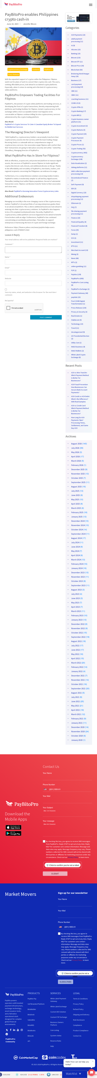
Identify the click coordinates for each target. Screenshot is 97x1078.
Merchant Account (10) (79, 250)
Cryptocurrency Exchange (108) (77, 157)
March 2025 (76, 508)
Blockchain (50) (76, 70)
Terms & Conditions (80, 999)
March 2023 (76, 611)
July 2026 (75, 448)
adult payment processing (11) (77, 40)
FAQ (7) (74, 207)
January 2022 (76, 671)
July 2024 (75, 542)
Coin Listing (54, 1030)
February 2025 (77, 512)
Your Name (47, 773)
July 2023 (75, 594)
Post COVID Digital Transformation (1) (78, 302)
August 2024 (76, 538)
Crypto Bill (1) (76, 115)
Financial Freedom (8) (79, 226)
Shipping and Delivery (81, 1014)
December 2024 (77, 521)
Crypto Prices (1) (77, 144)
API (29, 1041)
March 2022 (76, 662)
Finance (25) (75, 218)
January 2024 (76, 568)
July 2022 (75, 645)
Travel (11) (75, 328)
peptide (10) (75, 297)
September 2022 (78, 637)
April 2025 (75, 503)
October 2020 (77, 735)
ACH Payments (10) (78, 35)
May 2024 (75, 551)
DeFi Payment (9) (77, 184)
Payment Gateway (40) (79, 293)
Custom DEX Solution (58, 1012)
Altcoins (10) (75, 49)
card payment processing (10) (77, 85)
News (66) (75, 258)
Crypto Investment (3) (79, 126)
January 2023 (76, 619)
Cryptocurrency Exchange (18, 69)
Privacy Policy (73, 857)
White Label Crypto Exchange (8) (78, 356)
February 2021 (77, 718)
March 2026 (76, 461)
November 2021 (78, 680)
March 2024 (76, 559)
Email (7, 268)
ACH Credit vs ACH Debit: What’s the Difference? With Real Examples (80, 399)
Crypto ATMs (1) (77, 107)
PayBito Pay (32, 999)
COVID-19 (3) (75, 103)
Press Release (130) (78, 308)
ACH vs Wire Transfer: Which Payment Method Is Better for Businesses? (80, 376)
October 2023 (77, 581)
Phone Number (49, 784)
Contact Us (77, 1036)
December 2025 (77, 469)
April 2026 (75, 456)
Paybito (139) (76, 274)
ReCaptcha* (9, 300)
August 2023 (76, 589)
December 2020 (77, 727)
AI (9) (73, 45)
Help (52, 1046)
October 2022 (77, 632)
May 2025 (75, 499)
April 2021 (75, 710)
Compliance (77, 1025)
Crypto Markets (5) (78, 130)
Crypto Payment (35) (79, 134)
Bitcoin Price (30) (77, 66)
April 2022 (75, 658)
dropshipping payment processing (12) (79, 197)
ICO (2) (73, 238)
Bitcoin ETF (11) (77, 62)
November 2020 (78, 731)
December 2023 (77, 572)
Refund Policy (78, 1009)
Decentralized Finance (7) (79, 179)
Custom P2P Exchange (58, 1017)
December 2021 (77, 675)
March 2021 (76, 714)
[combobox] (46, 789)
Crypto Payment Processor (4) (77, 139)
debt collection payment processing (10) (80, 172)
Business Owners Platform (57, 1023)
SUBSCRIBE (66, 981)
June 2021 (75, 701)
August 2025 (76, 486)
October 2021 (77, 684)
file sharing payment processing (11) (79, 212)
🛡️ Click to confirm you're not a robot (62, 865)
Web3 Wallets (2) (77, 351)
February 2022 (77, 667)
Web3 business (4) (78, 347)
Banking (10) (75, 53)
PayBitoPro (48, 69)
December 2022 (77, 624)
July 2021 (75, 697)
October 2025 (77, 478)
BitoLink (31, 1036)
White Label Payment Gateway (58, 999)
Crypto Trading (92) (78, 148)
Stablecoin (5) (76, 320)
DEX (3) (73, 188)
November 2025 (78, 473)
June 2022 (75, 650)
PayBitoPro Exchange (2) (80, 289)
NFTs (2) (74, 262)
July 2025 (75, 491)
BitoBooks (31, 1030)
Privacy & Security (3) (79, 312)
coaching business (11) (79, 99)
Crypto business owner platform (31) (80, 120)
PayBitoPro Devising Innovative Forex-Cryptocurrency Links (36, 191)
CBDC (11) (74, 95)
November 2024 (78, 525)
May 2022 (75, 654)
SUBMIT (55, 873)
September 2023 (78, 585)
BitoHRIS (31, 1025)
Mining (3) (74, 254)
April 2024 (75, 555)
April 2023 (75, 607)
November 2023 (78, 577)
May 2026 (75, 452)
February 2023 (77, 615)
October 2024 (77, 529)
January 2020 (76, 740)
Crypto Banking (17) (78, 111)
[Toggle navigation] (91, 4)
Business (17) (76, 80)
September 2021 (78, 688)
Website (8, 278)
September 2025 (78, 482)
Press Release (13, 74)
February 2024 (77, 564)
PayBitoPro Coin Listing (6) (80, 283)
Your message (48, 821)
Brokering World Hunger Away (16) (80, 75)
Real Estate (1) (76, 316)
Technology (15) (77, 324)
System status (55, 1035)
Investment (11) (77, 242)
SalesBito (31, 1020)
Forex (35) (75, 230)
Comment (9, 244)
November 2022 (78, 628)
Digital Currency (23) (78, 192)
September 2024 (78, 534)
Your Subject (48, 807)
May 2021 (75, 705)
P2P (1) (73, 270)
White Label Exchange (58, 1006)
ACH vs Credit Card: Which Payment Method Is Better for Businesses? (80, 409)
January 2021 (76, 723)
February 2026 (77, 465)
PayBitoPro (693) (77, 278)
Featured (35, 69)
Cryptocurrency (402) (79, 152)
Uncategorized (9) (78, 332)
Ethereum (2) (76, 203)
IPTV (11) (74, 246)
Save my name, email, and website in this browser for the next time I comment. (30, 293)
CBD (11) (74, 91)
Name (7, 257)
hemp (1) (74, 234)
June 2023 (75, 598)
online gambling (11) (78, 266)
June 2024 (75, 546)
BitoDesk (31, 1014)
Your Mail (46, 796)
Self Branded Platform (36, 1004)
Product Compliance (80, 1030)
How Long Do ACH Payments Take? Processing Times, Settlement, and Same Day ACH (79, 422)
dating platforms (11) (79, 167)
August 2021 (76, 693)
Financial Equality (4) (78, 222)
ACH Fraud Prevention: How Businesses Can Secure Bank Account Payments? (79, 388)
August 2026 (76, 443)
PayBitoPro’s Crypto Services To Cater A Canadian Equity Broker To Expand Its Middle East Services (33, 125)
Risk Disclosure (79, 1020)
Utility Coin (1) (76, 343)
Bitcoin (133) (75, 57)
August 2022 (76, 641)
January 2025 (76, 516)
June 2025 (75, 495)
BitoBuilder (32, 1009)
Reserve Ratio (55, 1041)
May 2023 (75, 602)
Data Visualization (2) (79, 163)
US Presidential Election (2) (80, 337)
